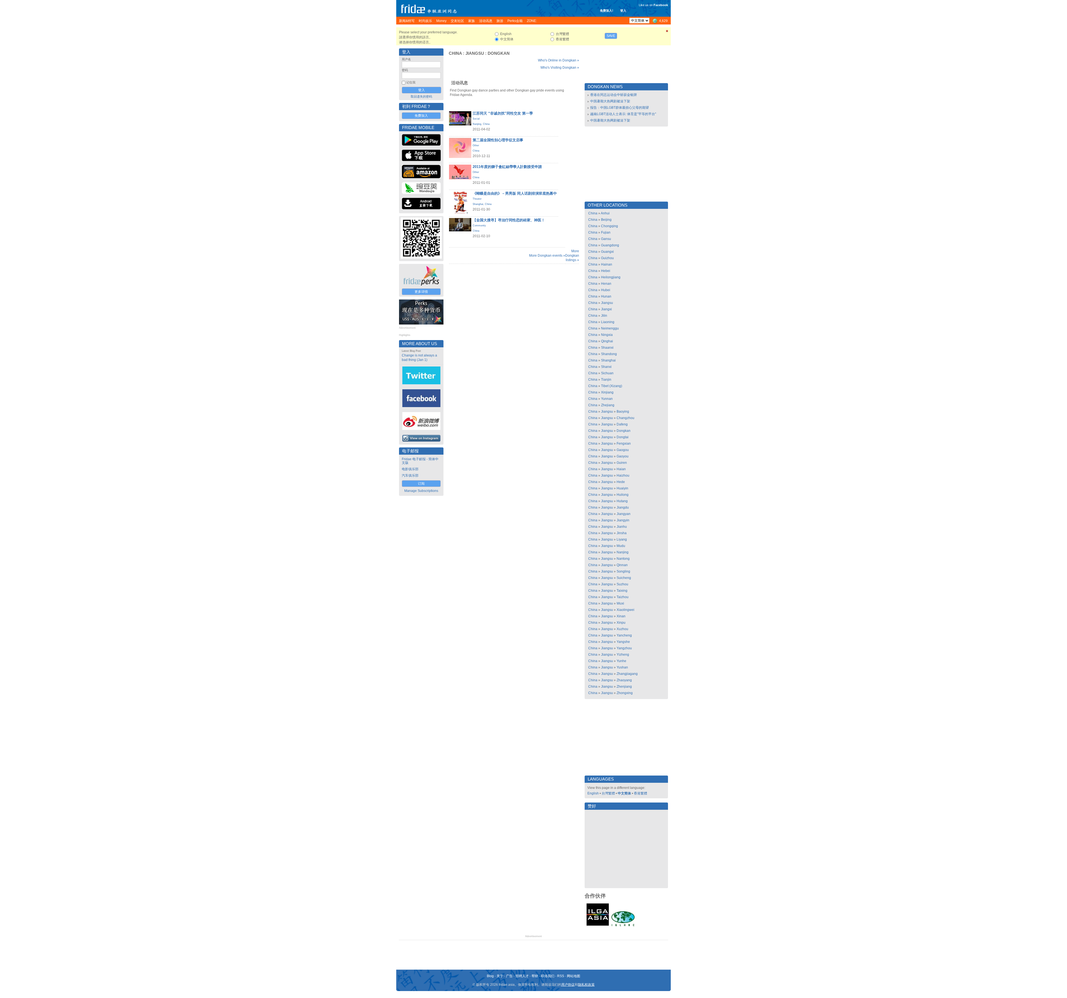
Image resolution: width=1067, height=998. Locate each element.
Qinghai (607, 341)
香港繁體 (640, 793)
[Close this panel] (667, 32)
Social (476, 118)
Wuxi (620, 603)
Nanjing (477, 124)
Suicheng (624, 578)
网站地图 (573, 976)
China (455, 53)
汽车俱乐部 (410, 475)
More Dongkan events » (547, 255)
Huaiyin (622, 488)
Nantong (623, 559)
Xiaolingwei (625, 610)
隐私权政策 (586, 985)
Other (476, 145)
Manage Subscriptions (421, 491)
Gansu (606, 239)
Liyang (622, 539)
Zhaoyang (624, 680)
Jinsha (622, 533)
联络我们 (547, 976)
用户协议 (568, 985)
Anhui (605, 213)
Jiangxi (606, 309)
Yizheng (623, 655)
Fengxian (624, 443)
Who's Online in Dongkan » (558, 60)
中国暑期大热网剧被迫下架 (610, 101)
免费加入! (606, 10)
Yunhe (621, 661)
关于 (500, 976)
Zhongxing (625, 693)
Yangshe (623, 642)
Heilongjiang (610, 277)
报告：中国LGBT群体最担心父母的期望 (619, 108)
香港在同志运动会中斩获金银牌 (613, 95)
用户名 (406, 59)
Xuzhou (622, 629)
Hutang (622, 501)
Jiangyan (623, 514)
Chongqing (609, 226)
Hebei (605, 271)
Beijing (606, 220)
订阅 (421, 484)
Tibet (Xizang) (611, 386)
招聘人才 (522, 976)
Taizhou (623, 597)
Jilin (604, 316)
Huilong (623, 495)
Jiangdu (623, 507)
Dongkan (499, 53)
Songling (623, 571)
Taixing (622, 591)
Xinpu (621, 623)
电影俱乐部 (410, 469)
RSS (560, 976)
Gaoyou (623, 456)
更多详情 (421, 292)
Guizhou (607, 258)
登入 (623, 10)
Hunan (606, 296)
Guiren (622, 463)
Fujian (605, 232)
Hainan (606, 264)
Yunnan (607, 399)
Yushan (622, 667)
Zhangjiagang (627, 674)
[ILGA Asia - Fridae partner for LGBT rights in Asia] (597, 926)
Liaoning (607, 322)
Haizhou (623, 475)
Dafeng (622, 424)
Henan (606, 284)
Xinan (621, 616)
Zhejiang (607, 405)
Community (479, 225)
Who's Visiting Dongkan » (559, 68)
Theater (477, 198)
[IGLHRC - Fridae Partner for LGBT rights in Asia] (623, 926)
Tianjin (606, 380)
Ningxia (607, 335)
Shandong (609, 354)
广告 (509, 976)
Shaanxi (607, 348)
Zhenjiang (624, 687)
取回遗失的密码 (421, 96)
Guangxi (607, 252)
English (593, 793)
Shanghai (478, 204)
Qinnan (622, 565)
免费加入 (421, 116)
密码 (405, 70)
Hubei (605, 290)
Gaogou (623, 450)
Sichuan (607, 373)
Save (611, 36)
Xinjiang (607, 392)
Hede (621, 482)
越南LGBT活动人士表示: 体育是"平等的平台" (623, 114)
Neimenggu (610, 328)
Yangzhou (624, 648)
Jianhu (622, 527)
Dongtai (623, 437)
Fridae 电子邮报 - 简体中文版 (420, 461)
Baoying (623, 411)
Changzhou (625, 418)
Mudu (621, 546)
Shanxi (606, 367)
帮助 (535, 976)
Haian (621, 469)
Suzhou (622, 584)
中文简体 (624, 793)
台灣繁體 (608, 793)
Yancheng (624, 635)
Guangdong (610, 245)
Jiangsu (474, 53)
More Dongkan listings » (572, 255)
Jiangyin (623, 520)
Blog (490, 976)
